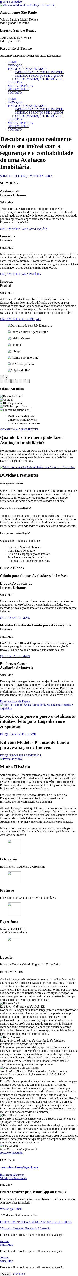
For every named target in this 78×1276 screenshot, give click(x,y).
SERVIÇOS (15, 65)
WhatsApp (6, 1209)
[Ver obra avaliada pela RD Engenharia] (1, 381)
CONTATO (15, 92)
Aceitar (5, 1274)
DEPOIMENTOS (18, 89)
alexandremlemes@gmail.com (19, 1167)
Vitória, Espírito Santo (13, 1178)
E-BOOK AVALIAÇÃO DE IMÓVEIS (39, 72)
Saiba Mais (6, 202)
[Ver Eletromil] (12, 381)
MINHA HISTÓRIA (20, 85)
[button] (39, 202)
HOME (12, 62)
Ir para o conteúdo (11, 1)
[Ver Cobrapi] (16, 381)
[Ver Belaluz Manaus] (9, 381)
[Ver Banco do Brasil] (5, 381)
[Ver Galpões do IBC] (28, 381)
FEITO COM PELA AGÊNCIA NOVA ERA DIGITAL (36, 1222)
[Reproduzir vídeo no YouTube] (37, 467)
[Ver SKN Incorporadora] (24, 381)
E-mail (18, 1209)
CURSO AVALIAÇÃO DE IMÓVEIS (38, 79)
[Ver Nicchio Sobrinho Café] (20, 381)
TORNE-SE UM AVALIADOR (27, 68)
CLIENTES (15, 82)
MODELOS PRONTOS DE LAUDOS (39, 75)
